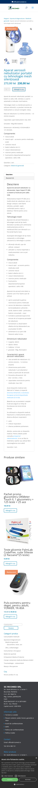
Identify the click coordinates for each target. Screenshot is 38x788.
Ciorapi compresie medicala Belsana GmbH (18, 660)
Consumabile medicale (11, 637)
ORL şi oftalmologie (11, 648)
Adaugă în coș (19, 89)
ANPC (7, 727)
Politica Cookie (10, 733)
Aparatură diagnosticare (17, 18)
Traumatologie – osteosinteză (14, 663)
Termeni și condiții (11, 715)
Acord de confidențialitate (14, 724)
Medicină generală (17, 166)
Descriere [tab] (9, 174)
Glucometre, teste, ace (14, 644)
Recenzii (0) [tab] (10, 178)
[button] (31, 29)
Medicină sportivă (10, 654)
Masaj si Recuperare (11, 666)
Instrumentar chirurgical (12, 651)
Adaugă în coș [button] (10, 510)
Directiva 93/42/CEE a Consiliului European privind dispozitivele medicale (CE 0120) (18, 395)
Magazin (6, 18)
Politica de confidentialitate (14, 730)
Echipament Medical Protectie (14, 657)
